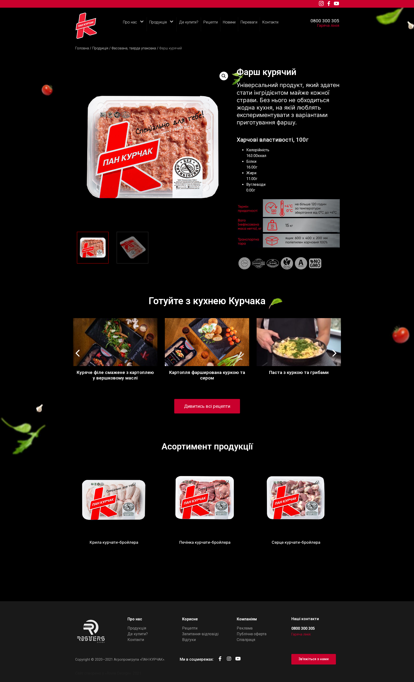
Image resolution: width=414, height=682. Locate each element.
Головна (82, 48)
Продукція (158, 22)
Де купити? (188, 22)
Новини (229, 22)
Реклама (245, 628)
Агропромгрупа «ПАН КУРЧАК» (139, 660)
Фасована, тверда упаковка (134, 48)
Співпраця (246, 639)
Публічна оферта (251, 634)
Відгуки (189, 639)
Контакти (270, 22)
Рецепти (210, 22)
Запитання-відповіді (200, 634)
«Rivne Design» (118, 673)
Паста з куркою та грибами (299, 372)
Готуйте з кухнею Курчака (207, 301)
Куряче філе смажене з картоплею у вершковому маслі (115, 375)
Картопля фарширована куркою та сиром (207, 375)
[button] (335, 349)
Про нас (130, 22)
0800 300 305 (324, 20)
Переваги (249, 22)
